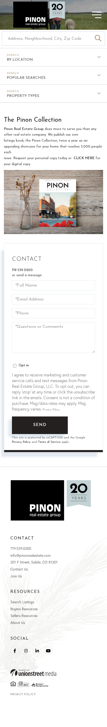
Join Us (16, 576)
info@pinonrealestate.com (30, 555)
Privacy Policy (51, 409)
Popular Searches (26, 78)
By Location (20, 60)
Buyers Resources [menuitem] (24, 608)
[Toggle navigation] (87, 15)
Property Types (23, 96)
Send (40, 425)
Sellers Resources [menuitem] (23, 615)
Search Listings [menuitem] (22, 601)
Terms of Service (49, 442)
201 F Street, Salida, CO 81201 (34, 562)
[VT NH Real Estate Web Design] (53, 672)
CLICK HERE (84, 158)
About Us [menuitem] (17, 622)
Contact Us (19, 569)
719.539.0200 (22, 270)
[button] (98, 38)
